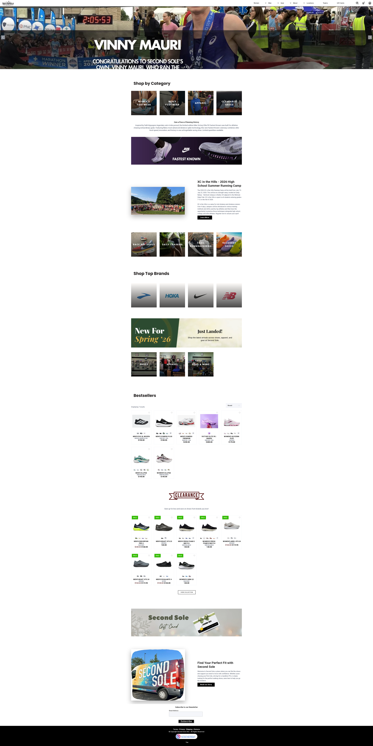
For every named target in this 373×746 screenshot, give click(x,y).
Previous (3, 37)
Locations (310, 3)
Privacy (182, 729)
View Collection (187, 592)
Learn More (204, 217)
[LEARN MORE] (186, 151)
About (295, 3)
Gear (282, 3)
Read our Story (206, 684)
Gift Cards (340, 3)
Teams (325, 3)
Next (370, 37)
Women (256, 3)
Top (187, 742)
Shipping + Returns (193, 729)
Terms (175, 729)
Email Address (173, 710)
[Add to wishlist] (149, 412)
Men (269, 3)
